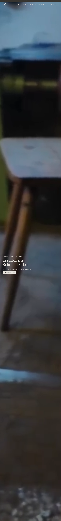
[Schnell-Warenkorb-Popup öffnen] (58, 4)
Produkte (24, 4)
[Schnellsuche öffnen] (56, 4)
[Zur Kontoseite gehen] (53, 4)
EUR (51, 4)
